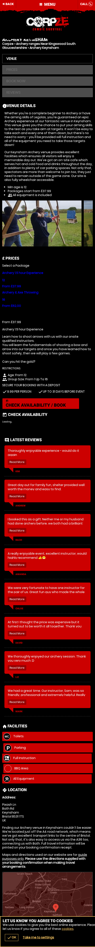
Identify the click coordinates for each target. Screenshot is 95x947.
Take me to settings (38, 937)
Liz (17, 677)
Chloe (19, 608)
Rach (18, 540)
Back (10, 4)
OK (11, 937)
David (19, 642)
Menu (49, 4)
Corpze (7, 44)
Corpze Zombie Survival (47, 23)
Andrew (20, 505)
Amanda (20, 574)
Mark (19, 711)
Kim (17, 471)
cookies (68, 929)
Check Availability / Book (36, 404)
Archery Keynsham (44, 48)
